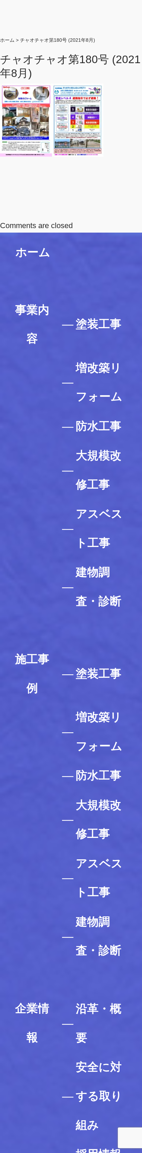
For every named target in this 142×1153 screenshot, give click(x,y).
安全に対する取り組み (99, 1096)
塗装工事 (98, 323)
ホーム (33, 252)
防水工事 (98, 426)
